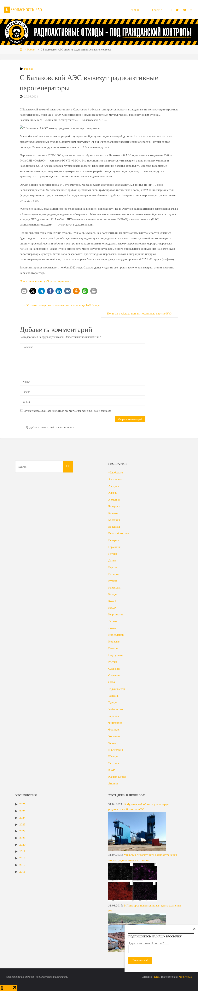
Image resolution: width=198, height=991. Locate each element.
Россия (31, 49)
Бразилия (114, 526)
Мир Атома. (185, 976)
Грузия (112, 553)
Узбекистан (115, 709)
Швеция (113, 756)
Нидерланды (116, 634)
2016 (22, 871)
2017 (22, 865)
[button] (24, 291)
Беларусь (114, 506)
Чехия (112, 743)
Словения (114, 675)
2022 (22, 831)
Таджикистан (116, 689)
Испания (113, 574)
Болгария (114, 520)
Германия (114, 547)
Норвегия (114, 641)
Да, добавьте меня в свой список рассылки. (50, 427)
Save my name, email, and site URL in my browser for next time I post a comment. (67, 411)
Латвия (112, 621)
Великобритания (118, 533)
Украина (113, 716)
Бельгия (113, 513)
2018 (22, 858)
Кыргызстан (116, 614)
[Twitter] (177, 10)
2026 (22, 804)
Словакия (114, 668)
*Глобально (115, 472)
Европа (112, 567)
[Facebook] (171, 10)
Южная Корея (117, 776)
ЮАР (111, 770)
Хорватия (114, 736)
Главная (135, 10)
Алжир (112, 493)
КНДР (112, 607)
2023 (22, 824)
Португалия (115, 655)
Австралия (115, 479)
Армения (114, 499)
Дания (112, 560)
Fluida (156, 976)
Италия (112, 581)
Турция (112, 702)
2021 (22, 838)
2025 (22, 811)
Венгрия (113, 540)
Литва (112, 628)
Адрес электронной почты (146, 943)
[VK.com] (184, 10)
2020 (22, 844)
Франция (113, 729)
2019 (22, 851)
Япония (113, 783)
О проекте (155, 10)
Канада (112, 594)
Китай (112, 601)
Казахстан (114, 587)
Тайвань (113, 695)
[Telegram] (191, 10)
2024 (22, 817)
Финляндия (115, 722)
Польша (113, 648)
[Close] (194, 928)
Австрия (113, 486)
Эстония (113, 763)
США (111, 682)
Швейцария (115, 750)
